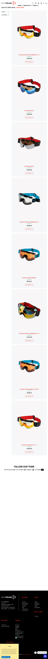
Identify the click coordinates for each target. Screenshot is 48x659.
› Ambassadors (37, 607)
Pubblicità (17, 627)
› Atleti (35, 606)
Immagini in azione (18, 633)
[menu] (28, 5)
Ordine (19, 5)
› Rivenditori (36, 604)
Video (16, 629)
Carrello (35, 5)
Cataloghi (17, 626)
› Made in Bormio (25, 603)
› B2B (23, 607)
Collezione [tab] (4, 15)
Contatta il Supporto (19, 636)
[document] (9, 652)
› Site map (36, 616)
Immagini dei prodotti (19, 632)
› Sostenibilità (24, 604)
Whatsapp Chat (20, 637)
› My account (3, 625)
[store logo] (8, 3)
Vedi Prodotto (29, 61)
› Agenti (35, 602)
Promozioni (17, 634)
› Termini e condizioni (5, 626)
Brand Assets (18, 630)
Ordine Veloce (27, 5)
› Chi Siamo (24, 602)
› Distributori (36, 603)
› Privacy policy (25, 609)
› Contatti (24, 606)
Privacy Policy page (5, 652)
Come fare (17, 625)
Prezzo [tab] (3, 11)
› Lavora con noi (25, 610)
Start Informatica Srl (27, 654)
